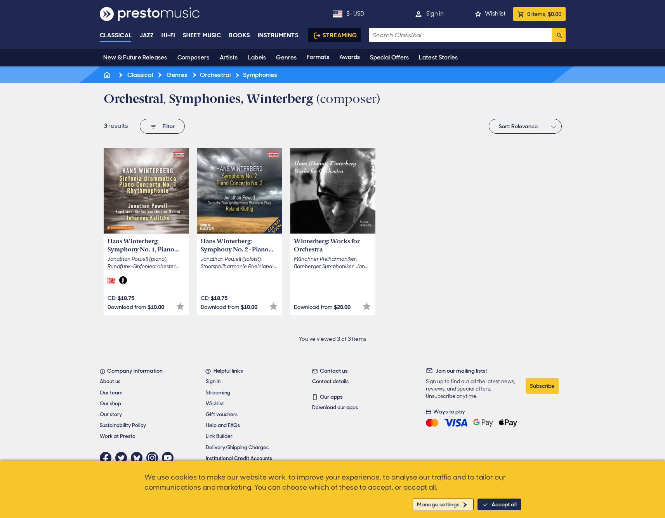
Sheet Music (202, 35)
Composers (193, 57)
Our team (111, 392)
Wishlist (495, 13)
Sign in (435, 13)
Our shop (110, 403)
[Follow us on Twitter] (123, 458)
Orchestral (215, 75)
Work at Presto (117, 436)
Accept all (504, 504)
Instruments (278, 35)
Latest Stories (438, 57)
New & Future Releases (135, 57)
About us (110, 381)
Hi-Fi (168, 35)
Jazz (147, 35)
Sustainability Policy (123, 425)
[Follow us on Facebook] (107, 458)
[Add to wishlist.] (180, 306)
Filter (169, 126)
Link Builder (219, 436)
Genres (286, 57)
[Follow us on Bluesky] (138, 458)
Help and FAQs (223, 425)
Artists (229, 57)
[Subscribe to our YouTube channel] (169, 458)
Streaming (340, 35)
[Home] (108, 75)
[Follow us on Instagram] (154, 458)
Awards (349, 57)
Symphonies (260, 75)
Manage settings (438, 504)
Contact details (330, 381)
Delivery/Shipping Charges (237, 447)
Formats (318, 57)
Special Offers (389, 57)
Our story (111, 414)
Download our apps (335, 407)
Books (239, 35)
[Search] (559, 35)
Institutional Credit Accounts (239, 458)
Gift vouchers (222, 414)
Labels (257, 57)
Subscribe (542, 385)
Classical (116, 35)
